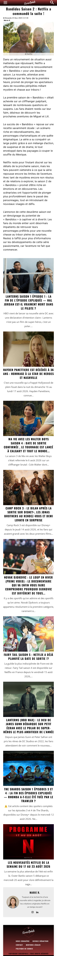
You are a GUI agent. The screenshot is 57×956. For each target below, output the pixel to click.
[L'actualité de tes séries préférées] (28, 932)
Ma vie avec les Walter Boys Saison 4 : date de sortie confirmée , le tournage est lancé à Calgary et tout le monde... (28, 445)
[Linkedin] (37, 911)
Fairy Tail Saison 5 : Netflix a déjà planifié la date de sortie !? (28, 657)
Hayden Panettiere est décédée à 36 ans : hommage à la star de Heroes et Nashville (28, 374)
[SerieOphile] (30, 3)
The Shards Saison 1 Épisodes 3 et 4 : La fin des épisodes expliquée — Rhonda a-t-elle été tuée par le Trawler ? (28, 795)
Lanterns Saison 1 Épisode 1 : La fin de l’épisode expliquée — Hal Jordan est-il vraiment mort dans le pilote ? (28, 302)
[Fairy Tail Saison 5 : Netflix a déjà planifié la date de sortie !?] (28, 634)
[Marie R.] (12, 902)
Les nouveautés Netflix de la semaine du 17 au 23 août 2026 (28, 864)
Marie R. (7, 20)
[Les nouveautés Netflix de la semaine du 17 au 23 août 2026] (28, 841)
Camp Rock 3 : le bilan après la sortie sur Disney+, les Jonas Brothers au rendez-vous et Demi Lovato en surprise (28, 514)
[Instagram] (32, 911)
